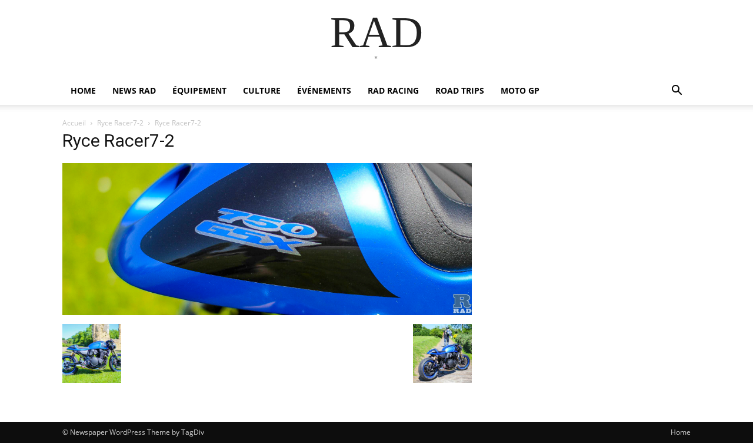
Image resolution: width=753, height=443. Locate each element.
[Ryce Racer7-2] (267, 312)
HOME (83, 90)
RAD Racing (393, 90)
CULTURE (262, 90)
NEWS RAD (134, 90)
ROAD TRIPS (459, 90)
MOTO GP (520, 90)
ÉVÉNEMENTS (324, 90)
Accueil (74, 123)
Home (681, 432)
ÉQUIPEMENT (199, 90)
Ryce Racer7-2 (120, 123)
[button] (676, 91)
